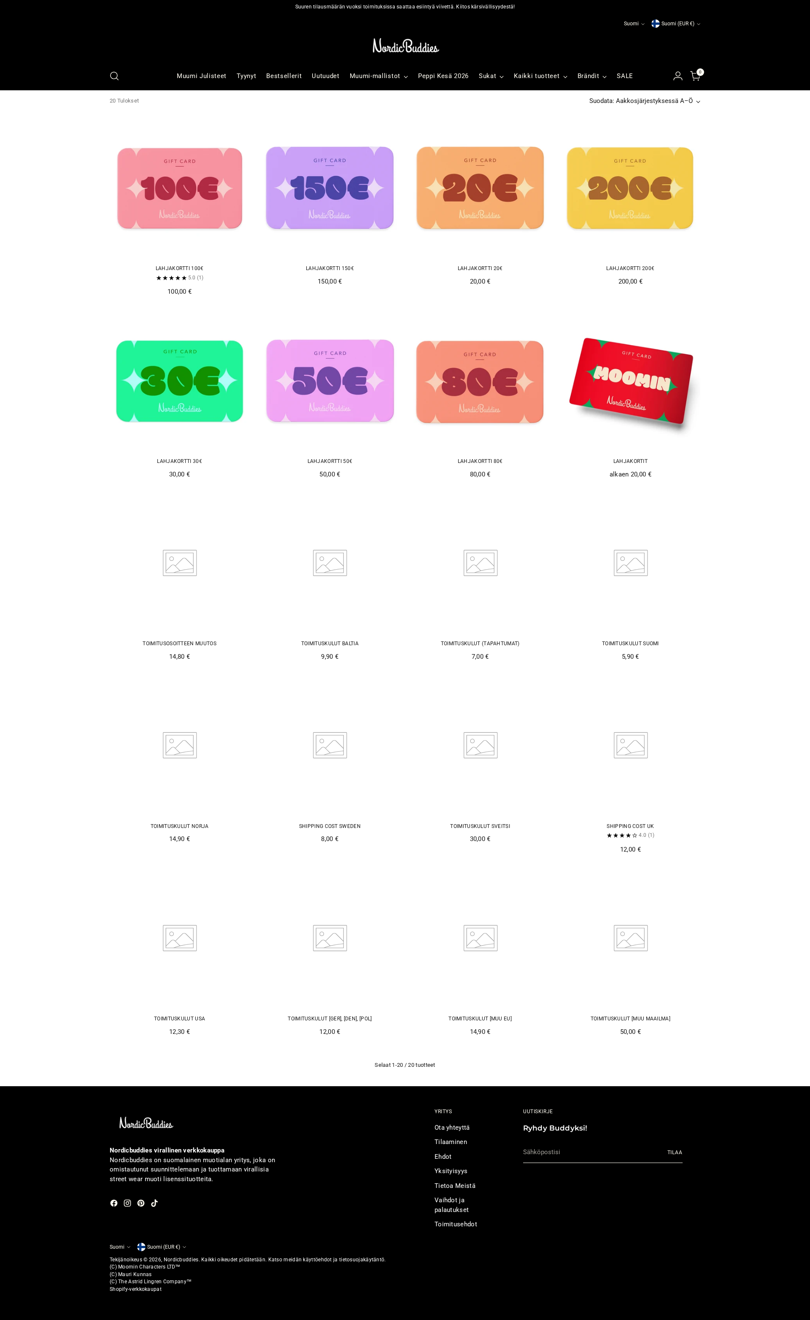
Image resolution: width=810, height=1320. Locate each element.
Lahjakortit (630, 461)
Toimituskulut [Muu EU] (480, 1019)
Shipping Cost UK (630, 826)
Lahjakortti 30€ (179, 461)
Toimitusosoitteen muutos (179, 643)
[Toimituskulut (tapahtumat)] (480, 563)
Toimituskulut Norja (180, 826)
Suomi (631, 24)
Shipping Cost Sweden (330, 826)
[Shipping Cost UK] (630, 745)
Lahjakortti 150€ (330, 268)
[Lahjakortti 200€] (630, 188)
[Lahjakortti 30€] (179, 381)
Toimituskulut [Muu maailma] (630, 1019)
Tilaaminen (451, 1142)
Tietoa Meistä (455, 1186)
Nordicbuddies (181, 1260)
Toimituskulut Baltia (330, 643)
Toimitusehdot (456, 1224)
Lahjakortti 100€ (180, 268)
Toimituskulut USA (179, 1019)
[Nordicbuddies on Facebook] (115, 1204)
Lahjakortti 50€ (330, 461)
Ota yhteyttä (452, 1127)
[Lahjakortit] (630, 381)
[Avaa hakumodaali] (114, 76)
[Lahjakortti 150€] (330, 188)
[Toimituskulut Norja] (179, 745)
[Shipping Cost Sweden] (330, 745)
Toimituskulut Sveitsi (480, 826)
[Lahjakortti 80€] (480, 381)
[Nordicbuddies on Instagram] (128, 1204)
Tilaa (675, 1152)
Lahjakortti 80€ (480, 461)
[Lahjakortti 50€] (330, 381)
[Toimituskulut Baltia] (330, 563)
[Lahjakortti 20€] (480, 188)
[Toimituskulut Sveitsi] (480, 745)
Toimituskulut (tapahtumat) (480, 643)
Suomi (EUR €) (678, 24)
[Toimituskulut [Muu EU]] (480, 938)
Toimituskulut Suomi (630, 643)
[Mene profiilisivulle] (678, 76)
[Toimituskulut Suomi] (630, 563)
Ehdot (443, 1156)
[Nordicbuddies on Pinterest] (142, 1204)
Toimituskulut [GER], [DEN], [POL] (330, 1019)
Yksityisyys (451, 1171)
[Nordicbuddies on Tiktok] (155, 1204)
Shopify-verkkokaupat (136, 1289)
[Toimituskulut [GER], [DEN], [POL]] (330, 938)
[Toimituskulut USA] (179, 938)
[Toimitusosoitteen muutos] (179, 563)
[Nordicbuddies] (405, 46)
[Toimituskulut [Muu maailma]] (630, 938)
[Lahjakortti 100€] (179, 188)
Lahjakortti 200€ (630, 268)
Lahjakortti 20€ (480, 268)
